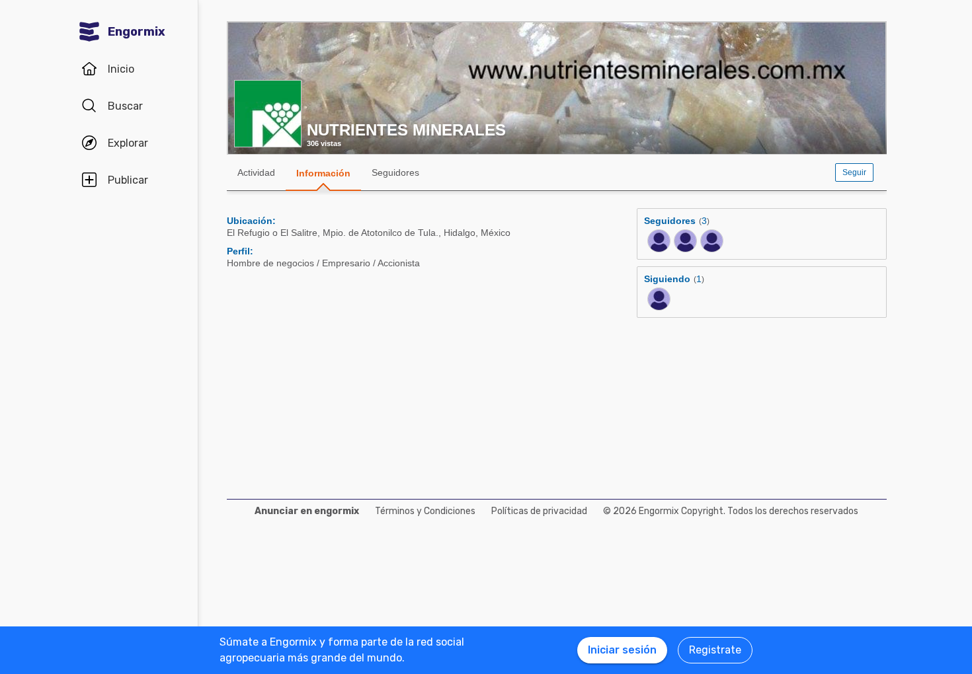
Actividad (256, 172)
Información (323, 173)
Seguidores (395, 172)
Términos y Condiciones (425, 511)
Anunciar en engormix (307, 511)
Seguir (854, 172)
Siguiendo (667, 279)
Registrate (715, 650)
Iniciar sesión (622, 650)
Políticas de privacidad (539, 511)
